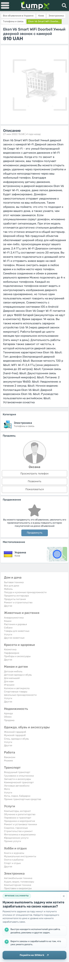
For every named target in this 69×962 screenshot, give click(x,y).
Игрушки (9, 684)
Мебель (8, 589)
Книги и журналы (14, 853)
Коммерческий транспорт (19, 782)
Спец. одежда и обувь (16, 738)
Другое (8, 605)
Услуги (8, 634)
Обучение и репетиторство (19, 814)
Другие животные (14, 637)
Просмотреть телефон (34, 473)
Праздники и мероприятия (19, 821)
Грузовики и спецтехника (19, 775)
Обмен (8, 716)
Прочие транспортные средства (22, 799)
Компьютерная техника (17, 885)
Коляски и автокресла (16, 688)
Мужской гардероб (15, 735)
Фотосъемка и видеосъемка (20, 834)
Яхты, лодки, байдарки (17, 795)
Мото (7, 789)
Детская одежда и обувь (18, 674)
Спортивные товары (15, 691)
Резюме (8, 760)
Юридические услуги (16, 837)
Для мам (9, 681)
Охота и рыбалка (13, 859)
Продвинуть (34, 532)
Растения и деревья (15, 624)
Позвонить (34, 481)
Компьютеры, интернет (17, 811)
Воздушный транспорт (17, 772)
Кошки (7, 621)
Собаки (8, 627)
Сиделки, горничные (16, 827)
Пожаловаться (34, 489)
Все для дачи (11, 585)
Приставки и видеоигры (18, 888)
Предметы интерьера (16, 595)
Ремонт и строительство (18, 602)
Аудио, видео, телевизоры (19, 881)
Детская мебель (13, 671)
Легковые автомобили (16, 785)
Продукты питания (15, 599)
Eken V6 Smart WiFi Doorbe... (44, 21)
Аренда (8, 713)
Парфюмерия (11, 653)
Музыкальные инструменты (20, 856)
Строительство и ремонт (18, 831)
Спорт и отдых (12, 863)
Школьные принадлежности (20, 695)
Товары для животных (16, 631)
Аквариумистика (14, 617)
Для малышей (12, 678)
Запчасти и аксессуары (17, 779)
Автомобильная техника (18, 878)
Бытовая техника (14, 582)
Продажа (9, 720)
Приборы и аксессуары (17, 656)
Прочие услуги (12, 841)
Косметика (10, 649)
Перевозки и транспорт (17, 817)
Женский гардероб (15, 732)
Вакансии (9, 757)
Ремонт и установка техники (20, 824)
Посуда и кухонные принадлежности (25, 592)
